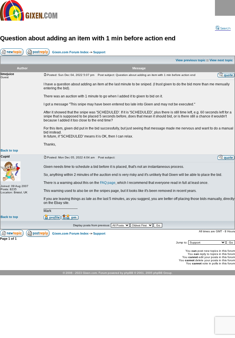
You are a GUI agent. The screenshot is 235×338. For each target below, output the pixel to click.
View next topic (221, 60)
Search (225, 28)
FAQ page (107, 183)
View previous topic (190, 60)
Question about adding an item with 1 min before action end (87, 38)
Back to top (9, 150)
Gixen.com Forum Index (70, 52)
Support (99, 52)
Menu (225, 8)
